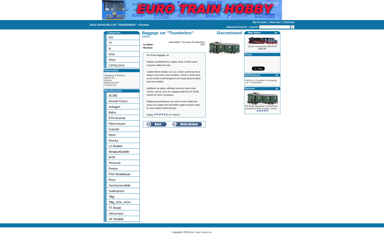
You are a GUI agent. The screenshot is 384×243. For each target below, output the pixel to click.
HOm (112, 60)
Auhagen (114, 106)
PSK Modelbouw (119, 174)
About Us (109, 78)
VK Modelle (116, 219)
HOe (112, 54)
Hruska (113, 140)
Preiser (113, 168)
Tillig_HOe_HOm (120, 202)
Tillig (111, 196)
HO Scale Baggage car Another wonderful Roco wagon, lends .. (262, 107)
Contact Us (110, 85)
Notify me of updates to (261, 81)
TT (110, 43)
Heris (112, 135)
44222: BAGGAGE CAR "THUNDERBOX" (113, 24)
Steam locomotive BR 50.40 (262, 46)
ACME (113, 95)
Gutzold (114, 129)
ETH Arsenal (117, 118)
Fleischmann (117, 123)
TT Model (115, 208)
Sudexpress (116, 191)
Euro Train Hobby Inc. (200, 232)
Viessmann (116, 213)
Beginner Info (111, 82)
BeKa (112, 112)
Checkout (288, 22)
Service (108, 80)
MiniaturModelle (119, 151)
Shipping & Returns (114, 75)
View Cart (275, 22)
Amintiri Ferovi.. (119, 101)
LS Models (116, 146)
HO (111, 37)
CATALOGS (117, 65)
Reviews (144, 24)
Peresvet (114, 163)
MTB (112, 157)
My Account (260, 22)
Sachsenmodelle (119, 185)
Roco (112, 179)
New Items (254, 32)
